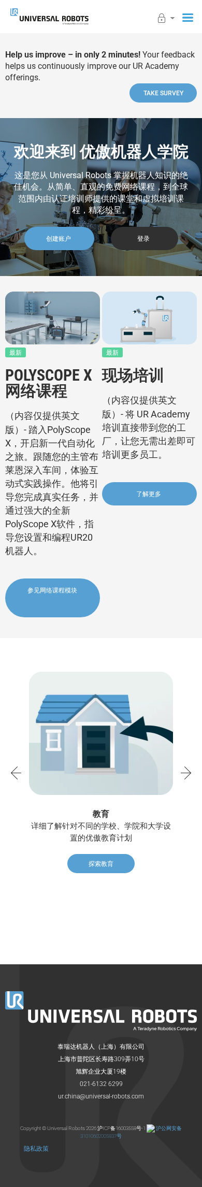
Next (188, 772)
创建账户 (59, 238)
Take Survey (163, 93)
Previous (13, 772)
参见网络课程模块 (52, 590)
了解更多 (149, 494)
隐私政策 (36, 1148)
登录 (144, 238)
